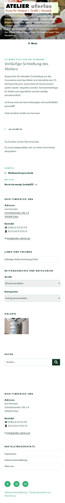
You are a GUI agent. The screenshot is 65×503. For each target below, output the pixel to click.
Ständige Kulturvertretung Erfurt (21, 259)
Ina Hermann (36, 59)
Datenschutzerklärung (16, 460)
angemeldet (21, 147)
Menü (34, 43)
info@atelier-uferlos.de (18, 238)
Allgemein (15, 129)
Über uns (9, 466)
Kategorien (11, 291)
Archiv (8, 277)
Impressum (10, 454)
